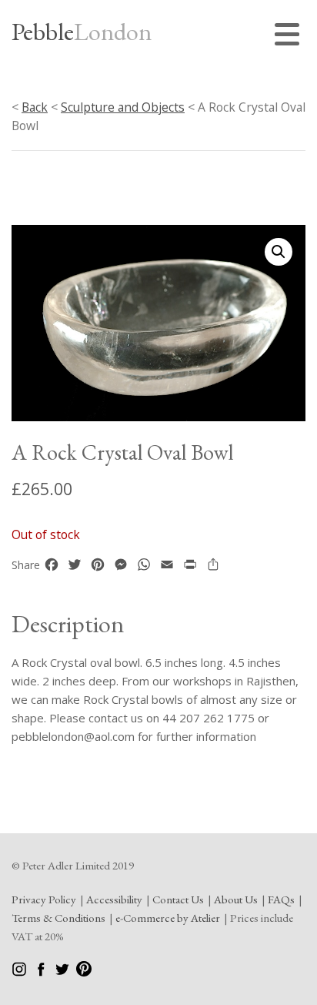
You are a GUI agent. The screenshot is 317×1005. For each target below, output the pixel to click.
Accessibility (114, 899)
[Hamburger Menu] (290, 36)
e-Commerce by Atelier (167, 917)
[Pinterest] (84, 972)
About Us (236, 899)
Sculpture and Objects (123, 107)
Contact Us (178, 899)
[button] (278, 252)
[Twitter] (63, 972)
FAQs (281, 899)
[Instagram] (20, 972)
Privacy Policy (44, 899)
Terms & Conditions (58, 917)
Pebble (82, 31)
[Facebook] (42, 972)
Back (35, 107)
